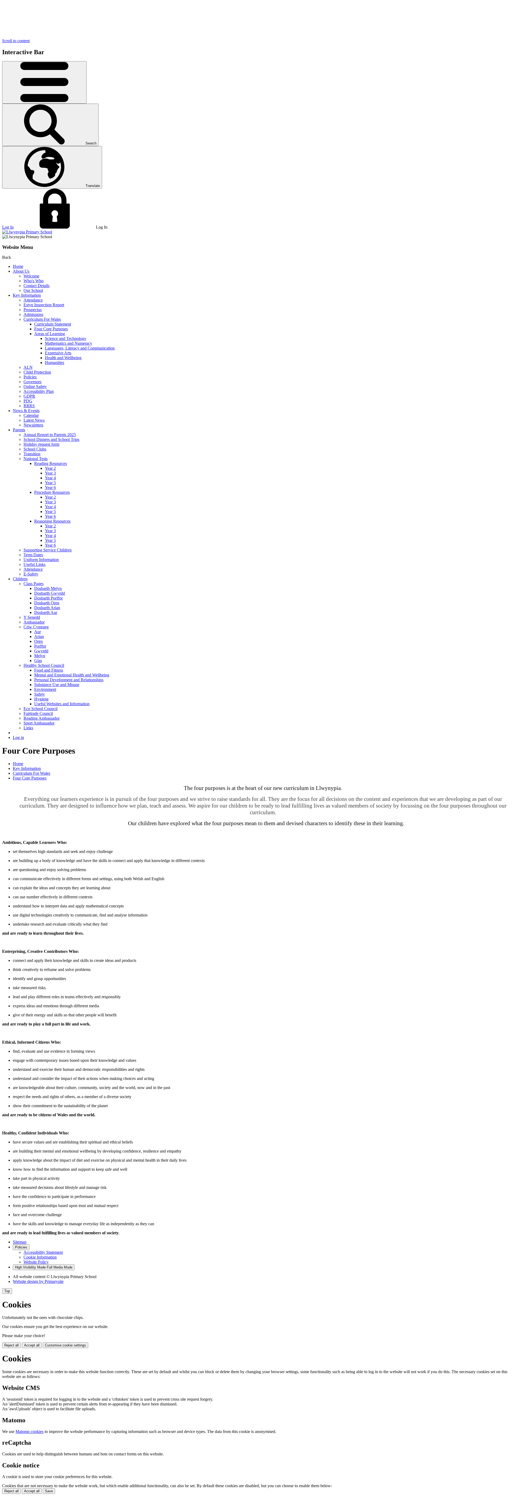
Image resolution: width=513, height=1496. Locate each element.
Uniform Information (41, 559)
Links (28, 728)
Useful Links (34, 564)
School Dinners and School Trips (51, 439)
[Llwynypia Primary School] (27, 232)
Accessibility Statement (43, 1252)
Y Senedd (32, 617)
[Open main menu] (44, 82)
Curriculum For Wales (42, 319)
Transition (32, 454)
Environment (45, 689)
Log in (18, 737)
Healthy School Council (44, 665)
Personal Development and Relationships (68, 679)
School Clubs (35, 449)
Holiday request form (41, 444)
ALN (28, 367)
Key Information (27, 295)
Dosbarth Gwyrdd (49, 593)
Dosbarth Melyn (48, 588)
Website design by (38, 1281)
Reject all (11, 1345)
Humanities (54, 362)
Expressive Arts (58, 353)
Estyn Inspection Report (44, 305)
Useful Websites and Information (62, 704)
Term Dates (33, 555)
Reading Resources (50, 463)
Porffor (40, 646)
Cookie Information (40, 1257)
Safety (39, 694)
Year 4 (50, 478)
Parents (19, 430)
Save (49, 1491)
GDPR (29, 396)
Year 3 (50, 473)
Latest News (34, 420)
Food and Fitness (48, 670)
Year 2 (50, 468)
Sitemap (19, 1242)
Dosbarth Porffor (48, 598)
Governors (32, 381)
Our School (33, 290)
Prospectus (33, 309)
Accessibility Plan (39, 391)
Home (18, 266)
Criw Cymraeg (36, 627)
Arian (39, 636)
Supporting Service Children (48, 550)
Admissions (33, 314)
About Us (21, 271)
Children (20, 579)
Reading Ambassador (42, 718)
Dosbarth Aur (45, 612)
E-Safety (31, 574)
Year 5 (50, 482)
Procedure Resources (52, 492)
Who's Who (34, 281)
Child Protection (37, 372)
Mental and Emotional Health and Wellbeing (71, 675)
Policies (30, 377)
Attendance (33, 300)
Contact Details (36, 285)
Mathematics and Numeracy (68, 343)
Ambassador (34, 622)
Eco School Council (40, 708)
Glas (38, 660)
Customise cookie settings (65, 1345)
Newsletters (33, 425)
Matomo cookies (29, 1431)
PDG (28, 401)
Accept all (32, 1345)
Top (7, 1291)
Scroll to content (16, 40)
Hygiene (41, 699)
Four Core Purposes (51, 329)
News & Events (26, 410)
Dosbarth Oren (46, 603)
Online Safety (35, 386)
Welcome (31, 276)
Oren (38, 641)
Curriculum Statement (52, 324)
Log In (8, 227)
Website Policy (36, 1262)
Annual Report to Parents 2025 (50, 434)
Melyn (39, 655)
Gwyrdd (41, 651)
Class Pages (34, 583)
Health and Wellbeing (63, 357)
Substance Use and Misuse (56, 684)
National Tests (36, 458)
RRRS (29, 406)
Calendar (31, 415)
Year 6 (50, 487)
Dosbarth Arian (47, 607)
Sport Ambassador (39, 723)
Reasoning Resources (52, 521)
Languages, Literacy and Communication (80, 348)
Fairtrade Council (38, 713)
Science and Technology (65, 338)
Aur (37, 631)
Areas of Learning (49, 333)
